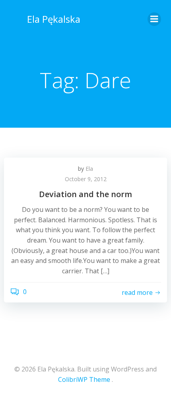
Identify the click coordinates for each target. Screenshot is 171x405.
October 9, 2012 (86, 179)
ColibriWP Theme (84, 379)
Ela (89, 168)
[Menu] (154, 19)
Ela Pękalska (53, 19)
